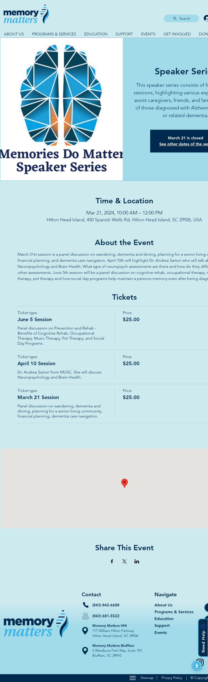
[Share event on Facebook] (112, 561)
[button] (14, 34)
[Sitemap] (132, 678)
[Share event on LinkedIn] (136, 561)
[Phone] (85, 605)
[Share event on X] (124, 561)
